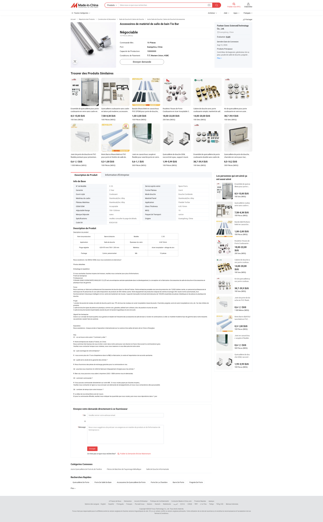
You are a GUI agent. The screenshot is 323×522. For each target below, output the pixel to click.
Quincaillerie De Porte (81, 482)
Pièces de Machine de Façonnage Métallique (124, 469)
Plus (218, 58)
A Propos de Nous (115, 501)
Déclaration (128, 501)
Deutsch (157, 504)
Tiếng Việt (219, 504)
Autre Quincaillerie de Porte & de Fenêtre (86, 469)
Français (129, 504)
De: (84, 415)
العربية (175, 504)
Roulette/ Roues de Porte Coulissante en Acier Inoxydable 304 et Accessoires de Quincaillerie (242, 242)
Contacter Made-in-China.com (181, 501)
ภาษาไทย (203, 504)
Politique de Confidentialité (159, 501)
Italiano (149, 504)
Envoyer (92, 448)
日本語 (189, 504)
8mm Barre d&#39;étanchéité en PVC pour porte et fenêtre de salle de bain (242, 317)
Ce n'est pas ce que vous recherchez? (101, 453)
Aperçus (211, 501)
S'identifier (248, 6)
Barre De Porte (178, 482)
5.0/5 (228, 37)
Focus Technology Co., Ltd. (160, 509)
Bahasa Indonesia (232, 504)
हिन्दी (196, 504)
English (103, 504)
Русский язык (139, 504)
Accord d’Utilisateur (141, 501)
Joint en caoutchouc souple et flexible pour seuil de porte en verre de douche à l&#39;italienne (242, 336)
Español (111, 504)
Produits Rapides (200, 501)
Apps (235, 13)
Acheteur (211, 13)
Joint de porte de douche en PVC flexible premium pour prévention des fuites (242, 298)
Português (120, 504)
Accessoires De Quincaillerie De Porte (131, 482)
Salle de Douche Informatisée (157, 469)
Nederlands (167, 504)
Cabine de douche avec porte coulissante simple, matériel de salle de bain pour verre (242, 261)
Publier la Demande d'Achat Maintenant (134, 453)
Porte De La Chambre (159, 482)
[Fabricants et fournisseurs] (84, 5)
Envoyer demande (142, 61)
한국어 (182, 504)
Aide (225, 13)
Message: (82, 427)
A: (85, 421)
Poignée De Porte (196, 482)
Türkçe (211, 504)
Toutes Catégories (81, 13)
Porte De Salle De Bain (103, 482)
